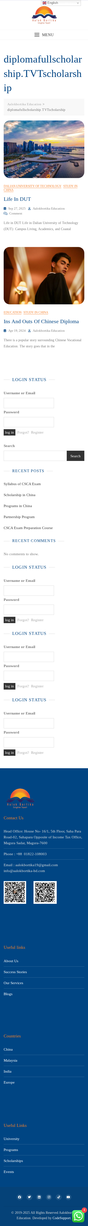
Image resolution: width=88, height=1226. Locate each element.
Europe (9, 1082)
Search (9, 446)
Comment (15, 213)
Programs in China (18, 506)
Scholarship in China (19, 495)
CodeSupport (62, 1218)
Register (37, 432)
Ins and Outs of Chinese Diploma (41, 321)
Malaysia (10, 1060)
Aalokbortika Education (49, 208)
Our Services (13, 983)
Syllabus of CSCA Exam (22, 484)
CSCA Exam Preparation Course (28, 528)
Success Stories (15, 972)
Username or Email (19, 393)
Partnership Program (19, 517)
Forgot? (23, 432)
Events (9, 1172)
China (8, 1049)
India (7, 1071)
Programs (11, 1150)
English (52, 3)
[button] (44, 34)
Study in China (35, 312)
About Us (11, 961)
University (12, 1139)
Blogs (8, 994)
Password (11, 412)
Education (13, 312)
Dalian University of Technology (32, 186)
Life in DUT (17, 199)
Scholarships (13, 1161)
